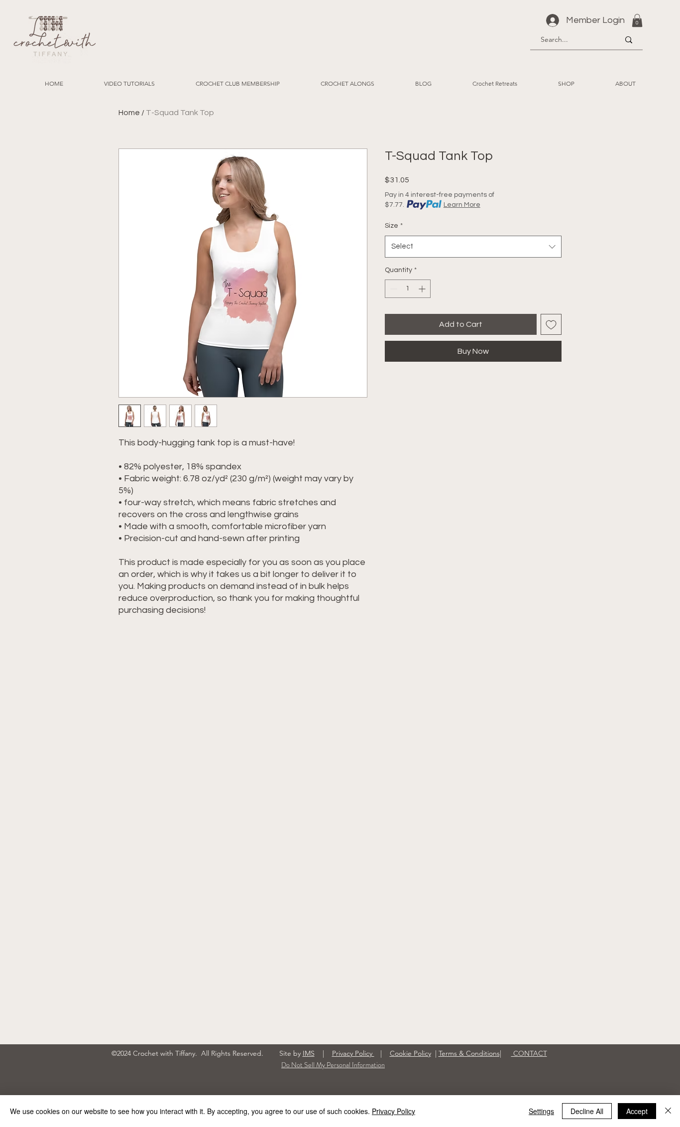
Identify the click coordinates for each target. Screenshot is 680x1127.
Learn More (462, 204)
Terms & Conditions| (470, 1053)
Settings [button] (541, 1111)
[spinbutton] (408, 288)
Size (394, 225)
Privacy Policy (353, 1053)
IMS (309, 1053)
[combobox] (473, 247)
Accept (637, 1111)
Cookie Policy (410, 1053)
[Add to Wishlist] (551, 324)
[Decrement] (392, 288)
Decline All (586, 1111)
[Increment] (423, 288)
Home (129, 113)
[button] (637, 20)
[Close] (668, 1111)
